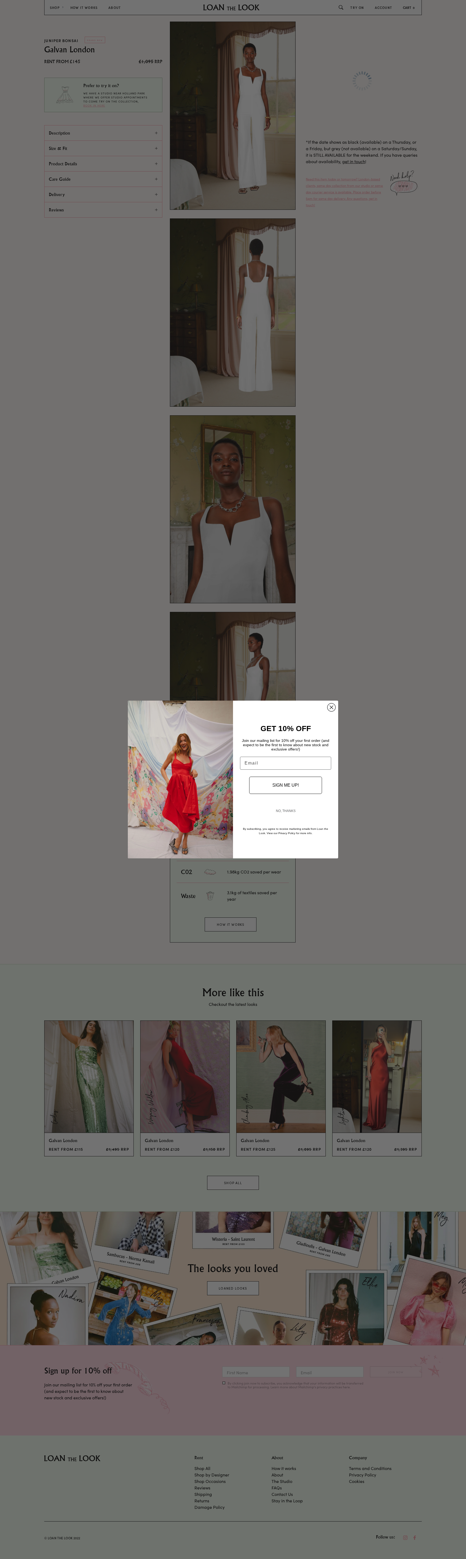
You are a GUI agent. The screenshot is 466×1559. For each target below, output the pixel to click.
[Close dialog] (331, 707)
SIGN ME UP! (285, 785)
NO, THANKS (286, 811)
